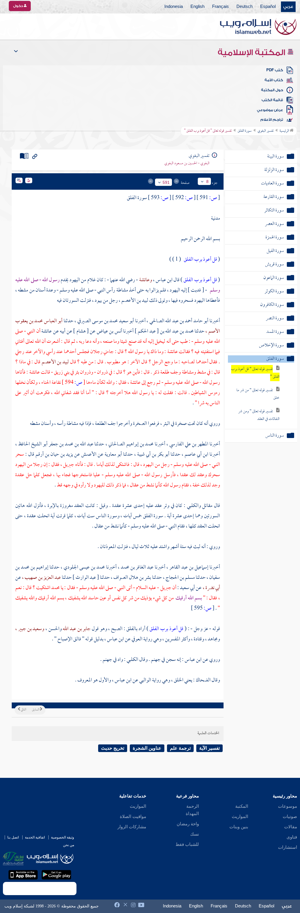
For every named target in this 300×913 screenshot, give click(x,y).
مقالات (290, 826)
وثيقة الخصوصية (62, 837)
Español (268, 6)
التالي (23, 709)
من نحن (68, 845)
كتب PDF (274, 70)
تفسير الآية (209, 748)
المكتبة (241, 806)
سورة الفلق (245, 131)
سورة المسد (275, 332)
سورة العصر (274, 224)
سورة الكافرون (272, 305)
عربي (288, 6)
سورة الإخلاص (271, 345)
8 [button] (207, 181)
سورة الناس (274, 435)
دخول (18, 6)
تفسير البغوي (266, 131)
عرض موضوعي (270, 110)
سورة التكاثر (274, 210)
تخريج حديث (112, 748)
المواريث (240, 816)
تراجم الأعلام (271, 120)
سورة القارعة (273, 197)
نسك (194, 834)
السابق (36, 709)
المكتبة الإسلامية (252, 52)
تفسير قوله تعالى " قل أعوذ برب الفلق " (255, 373)
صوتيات (290, 816)
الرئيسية (284, 131)
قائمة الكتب (272, 100)
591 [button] (166, 182)
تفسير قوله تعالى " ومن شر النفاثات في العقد (258, 415)
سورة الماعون (273, 278)
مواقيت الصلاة (133, 816)
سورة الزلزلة (274, 170)
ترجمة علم (180, 748)
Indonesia (173, 6)
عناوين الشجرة (147, 748)
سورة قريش (274, 264)
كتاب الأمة (274, 80)
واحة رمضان (188, 824)
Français (220, 6)
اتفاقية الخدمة (35, 837)
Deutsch (244, 6)
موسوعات (287, 806)
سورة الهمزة (274, 237)
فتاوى (292, 837)
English (197, 6)
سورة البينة (275, 156)
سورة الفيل (275, 251)
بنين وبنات (238, 826)
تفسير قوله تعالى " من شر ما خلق (257, 394)
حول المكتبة (272, 90)
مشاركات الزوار (131, 826)
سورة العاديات (272, 183)
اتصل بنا (13, 837)
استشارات (287, 847)
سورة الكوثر (274, 291)
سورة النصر (275, 318)
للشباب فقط (187, 844)
